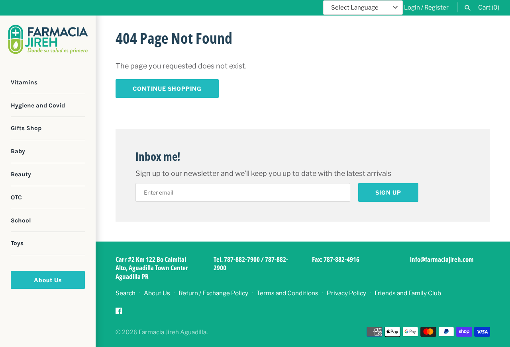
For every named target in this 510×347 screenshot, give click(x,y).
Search (125, 293)
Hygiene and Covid (38, 105)
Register (436, 7)
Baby (18, 151)
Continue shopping (167, 88)
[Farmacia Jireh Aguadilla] (48, 39)
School (21, 220)
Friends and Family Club (408, 293)
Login (412, 7)
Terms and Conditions (287, 293)
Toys (17, 243)
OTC (16, 197)
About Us (48, 280)
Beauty (21, 174)
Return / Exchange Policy (213, 293)
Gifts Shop (26, 128)
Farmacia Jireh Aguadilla (172, 332)
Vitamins (24, 82)
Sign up (388, 192)
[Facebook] (119, 313)
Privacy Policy (346, 293)
